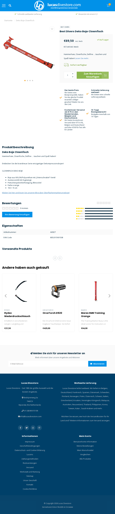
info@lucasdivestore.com (31, 416)
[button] (25, 80)
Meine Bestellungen (85, 446)
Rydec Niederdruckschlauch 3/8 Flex (17, 316)
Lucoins (30, 454)
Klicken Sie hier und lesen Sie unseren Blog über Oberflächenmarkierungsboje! (36, 192)
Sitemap (29, 476)
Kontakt (30, 484)
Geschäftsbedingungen (30, 446)
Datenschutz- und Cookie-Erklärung (30, 450)
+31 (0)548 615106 (30, 410)
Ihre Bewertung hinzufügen (17, 214)
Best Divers (65, 27)
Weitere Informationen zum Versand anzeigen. (90, 420)
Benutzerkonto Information (85, 441)
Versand (30, 467)
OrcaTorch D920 (52, 313)
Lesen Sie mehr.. (82, 58)
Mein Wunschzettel (85, 450)
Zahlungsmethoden (29, 459)
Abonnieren (98, 363)
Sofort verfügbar (78, 65)
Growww (69, 507)
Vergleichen (85, 454)
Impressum (30, 441)
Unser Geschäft (30, 480)
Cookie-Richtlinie (30, 489)
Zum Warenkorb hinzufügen (93, 75)
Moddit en (62, 507)
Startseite (8, 20)
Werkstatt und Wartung (30, 471)
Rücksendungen (30, 463)
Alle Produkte (85, 459)
